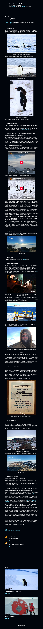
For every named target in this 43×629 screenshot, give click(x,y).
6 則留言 (9, 593)
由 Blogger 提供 (22, 625)
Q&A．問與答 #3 (10, 616)
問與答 (16, 530)
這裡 (37, 271)
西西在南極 (24, 6)
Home (10, 11)
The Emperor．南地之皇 (13, 591)
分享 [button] (6, 529)
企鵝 (8, 530)
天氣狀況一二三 (34, 493)
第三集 (16, 23)
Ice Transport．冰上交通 (24, 129)
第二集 (13, 23)
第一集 (10, 23)
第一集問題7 (24, 259)
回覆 (9, 540)
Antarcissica (16, 3)
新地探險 (28, 500)
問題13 (18, 234)
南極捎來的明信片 (13, 6)
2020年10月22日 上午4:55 (14, 536)
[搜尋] (37, 3)
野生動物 (18, 530)
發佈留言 (9, 618)
